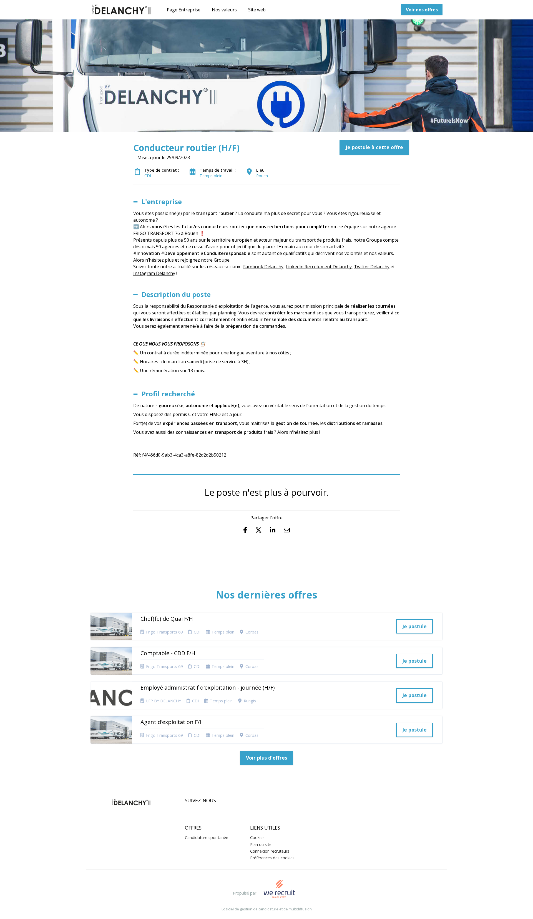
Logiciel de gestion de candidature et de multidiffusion (267, 909)
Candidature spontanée (206, 837)
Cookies (257, 837)
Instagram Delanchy (154, 273)
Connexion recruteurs (269, 851)
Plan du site (260, 844)
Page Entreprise (183, 10)
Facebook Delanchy (263, 267)
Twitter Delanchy (371, 267)
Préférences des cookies (272, 857)
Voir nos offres (422, 10)
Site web (257, 10)
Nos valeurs (224, 10)
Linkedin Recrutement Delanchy (319, 267)
